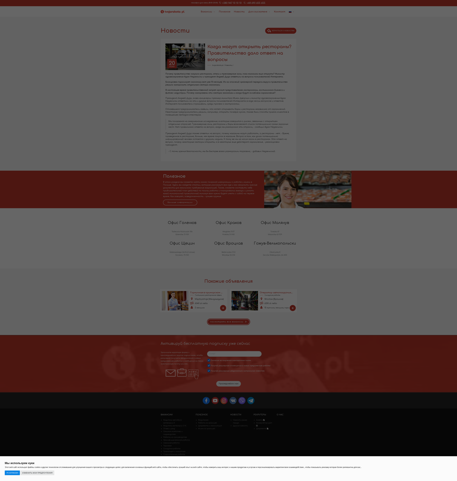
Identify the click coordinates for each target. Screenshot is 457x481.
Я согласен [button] (12, 473)
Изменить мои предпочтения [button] (37, 473)
